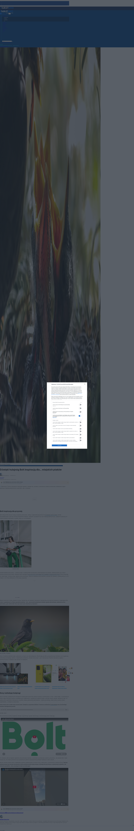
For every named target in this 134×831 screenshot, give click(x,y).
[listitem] (67, 402)
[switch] (80, 404)
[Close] (85, 384)
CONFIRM (59, 445)
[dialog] (67, 415)
